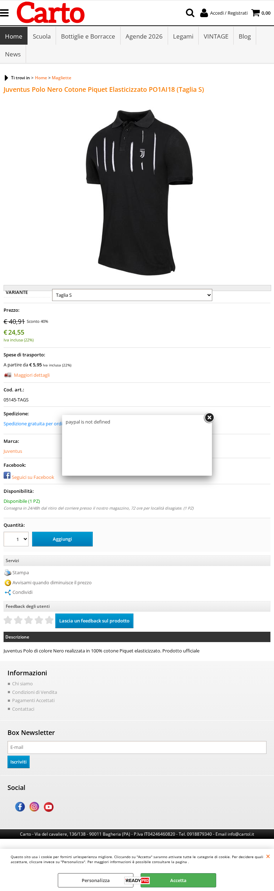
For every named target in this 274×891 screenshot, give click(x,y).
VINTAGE (216, 36)
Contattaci (23, 709)
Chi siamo (22, 683)
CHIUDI (268, 856)
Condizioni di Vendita (34, 692)
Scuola (42, 36)
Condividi (22, 592)
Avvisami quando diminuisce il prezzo (52, 582)
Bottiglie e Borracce (88, 36)
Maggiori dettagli (32, 375)
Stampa (20, 572)
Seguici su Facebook (33, 477)
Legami (183, 36)
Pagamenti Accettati (33, 700)
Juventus (13, 451)
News (13, 54)
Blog (245, 36)
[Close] (209, 417)
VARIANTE (17, 292)
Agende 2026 (144, 36)
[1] (17, 540)
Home (13, 36)
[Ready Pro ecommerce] (137, 880)
